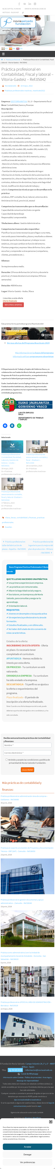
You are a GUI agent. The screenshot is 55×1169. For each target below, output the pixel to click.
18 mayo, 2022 (27, 85)
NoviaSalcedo (10, 85)
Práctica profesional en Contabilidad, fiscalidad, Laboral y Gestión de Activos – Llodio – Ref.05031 (11, 459)
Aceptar (27, 1147)
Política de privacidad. (33, 1074)
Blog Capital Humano (12, 9)
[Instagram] (35, 3)
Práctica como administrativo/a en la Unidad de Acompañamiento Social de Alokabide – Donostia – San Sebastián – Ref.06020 (23, 952)
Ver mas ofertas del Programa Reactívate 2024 (28, 341)
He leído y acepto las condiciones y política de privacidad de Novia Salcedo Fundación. (29, 758)
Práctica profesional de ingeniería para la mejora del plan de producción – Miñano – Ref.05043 (40, 544)
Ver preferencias (27, 1162)
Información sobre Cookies (13, 1074)
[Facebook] (19, 3)
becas (13, 516)
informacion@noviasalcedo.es (38, 1066)
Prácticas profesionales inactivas (18, 89)
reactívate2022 (39, 89)
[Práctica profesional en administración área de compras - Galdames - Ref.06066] (27, 837)
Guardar (8, 524)
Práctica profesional (13, 59)
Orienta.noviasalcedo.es (35, 9)
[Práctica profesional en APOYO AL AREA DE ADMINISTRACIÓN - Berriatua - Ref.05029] (27, 1042)
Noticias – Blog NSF (11, 12)
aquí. (39, 1103)
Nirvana (28, 1114)
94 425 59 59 (17, 1066)
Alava (7, 516)
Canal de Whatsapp (29, 1070)
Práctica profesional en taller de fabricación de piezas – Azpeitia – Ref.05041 (14, 542)
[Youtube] (24, 3)
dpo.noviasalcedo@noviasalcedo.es (27, 1096)
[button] (50, 1121)
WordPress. (37, 1114)
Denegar (27, 1154)
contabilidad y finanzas (26, 516)
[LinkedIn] (30, 3)
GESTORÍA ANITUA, (19, 100)
